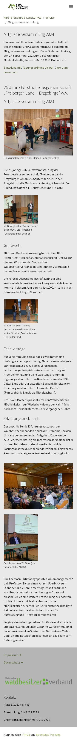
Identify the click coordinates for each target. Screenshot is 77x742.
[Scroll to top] (68, 733)
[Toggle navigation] (71, 6)
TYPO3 (25, 734)
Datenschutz (12, 662)
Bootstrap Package (48, 734)
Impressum (11, 655)
